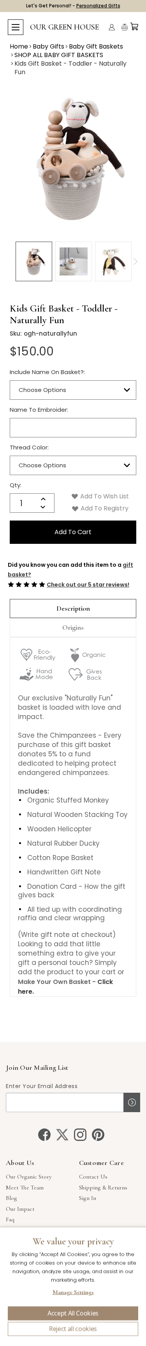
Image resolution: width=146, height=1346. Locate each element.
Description (73, 608)
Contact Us (93, 1176)
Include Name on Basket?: (47, 372)
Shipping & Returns (103, 1187)
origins (73, 627)
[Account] (111, 27)
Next (135, 261)
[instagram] (80, 1134)
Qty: (15, 485)
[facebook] (44, 1134)
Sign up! (131, 1102)
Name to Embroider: (39, 410)
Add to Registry (103, 508)
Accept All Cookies (73, 1313)
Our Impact (20, 1208)
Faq (10, 1219)
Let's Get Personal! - (73, 5)
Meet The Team (25, 1187)
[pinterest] (98, 1134)
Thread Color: (29, 447)
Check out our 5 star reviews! (88, 585)
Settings (73, 1293)
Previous (10, 261)
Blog (11, 1198)
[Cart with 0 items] (134, 26)
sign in (87, 1198)
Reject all (73, 1329)
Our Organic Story (28, 1176)
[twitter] (62, 1134)
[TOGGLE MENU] (15, 27)
